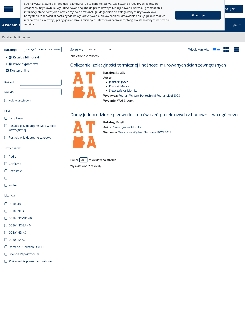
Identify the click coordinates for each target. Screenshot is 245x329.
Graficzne (15, 164)
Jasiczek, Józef (118, 82)
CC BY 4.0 (15, 204)
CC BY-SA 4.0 (17, 240)
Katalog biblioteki (26, 57)
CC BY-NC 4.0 (17, 211)
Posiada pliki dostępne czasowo (30, 137)
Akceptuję (198, 15)
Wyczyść (31, 49)
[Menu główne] (8, 8)
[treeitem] (33, 57)
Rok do (9, 92)
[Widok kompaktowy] (226, 49)
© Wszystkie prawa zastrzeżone (30, 261)
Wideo (13, 185)
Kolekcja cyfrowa (20, 100)
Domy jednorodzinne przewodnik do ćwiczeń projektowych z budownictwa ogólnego (154, 114)
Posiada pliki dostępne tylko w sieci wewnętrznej (32, 128)
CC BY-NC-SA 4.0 (20, 225)
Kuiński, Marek (119, 86)
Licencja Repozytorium (24, 254)
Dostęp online (19, 70)
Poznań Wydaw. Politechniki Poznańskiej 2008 (149, 96)
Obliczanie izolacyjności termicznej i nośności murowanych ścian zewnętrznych (148, 65)
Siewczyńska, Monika (123, 91)
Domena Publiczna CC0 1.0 (26, 247)
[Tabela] (236, 49)
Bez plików (16, 118)
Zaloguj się (228, 9)
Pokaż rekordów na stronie (93, 160)
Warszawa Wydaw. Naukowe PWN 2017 (144, 132)
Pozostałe (15, 171)
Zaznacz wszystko (49, 49)
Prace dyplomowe (26, 64)
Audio (12, 156)
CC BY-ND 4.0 (18, 233)
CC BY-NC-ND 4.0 (20, 218)
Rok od (9, 82)
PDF (11, 178)
